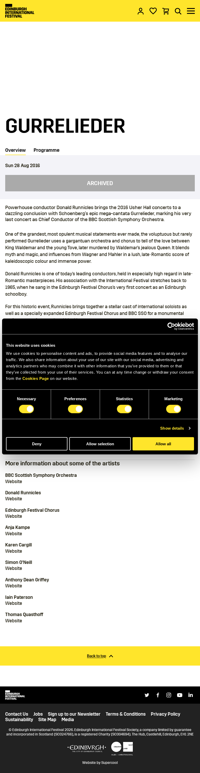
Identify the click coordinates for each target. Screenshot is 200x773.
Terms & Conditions (126, 714)
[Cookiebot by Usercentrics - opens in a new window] (171, 326)
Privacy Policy (165, 714)
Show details (172, 428)
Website (13, 481)
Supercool (109, 762)
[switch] (75, 409)
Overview (15, 150)
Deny (36, 444)
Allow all (163, 444)
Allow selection (100, 444)
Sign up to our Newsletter (74, 714)
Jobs (38, 714)
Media (67, 719)
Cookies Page (35, 378)
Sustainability (19, 719)
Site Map (47, 719)
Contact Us (16, 714)
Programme (46, 150)
